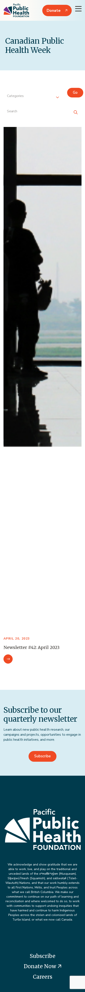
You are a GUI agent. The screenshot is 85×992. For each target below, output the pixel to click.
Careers (42, 976)
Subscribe (42, 756)
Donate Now (41, 966)
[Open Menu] (78, 8)
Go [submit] (75, 92)
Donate (54, 10)
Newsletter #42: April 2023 (31, 647)
